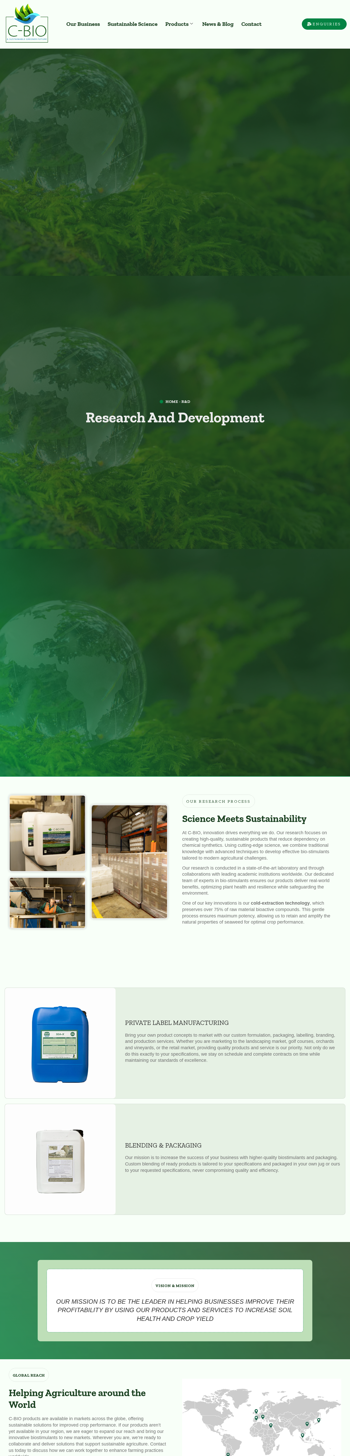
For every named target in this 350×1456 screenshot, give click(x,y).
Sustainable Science (133, 23)
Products (177, 23)
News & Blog (218, 23)
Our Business (83, 23)
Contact (251, 23)
